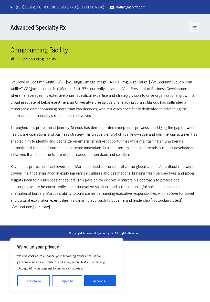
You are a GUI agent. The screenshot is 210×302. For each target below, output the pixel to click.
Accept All (100, 281)
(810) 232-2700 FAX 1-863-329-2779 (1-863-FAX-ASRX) (60, 7)
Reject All (67, 281)
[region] (66, 265)
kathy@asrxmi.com (130, 7)
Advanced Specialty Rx (38, 27)
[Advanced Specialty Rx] (13, 58)
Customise (33, 281)
